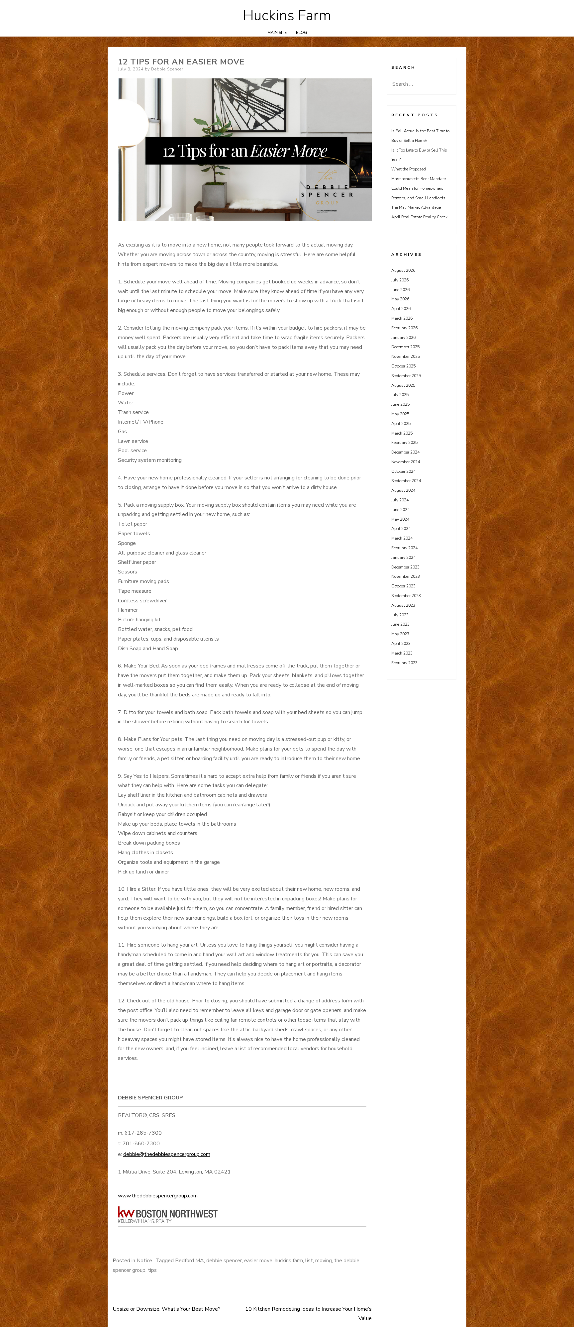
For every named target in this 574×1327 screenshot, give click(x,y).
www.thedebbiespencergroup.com (158, 1195)
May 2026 (400, 299)
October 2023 (403, 586)
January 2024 (403, 557)
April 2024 (401, 528)
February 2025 (404, 442)
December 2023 (405, 567)
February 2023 (404, 662)
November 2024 (405, 461)
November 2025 (405, 356)
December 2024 (405, 452)
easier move (258, 1260)
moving (323, 1260)
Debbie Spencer (167, 69)
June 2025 (400, 404)
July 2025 (400, 394)
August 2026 (403, 270)
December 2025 (405, 347)
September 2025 (406, 375)
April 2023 (401, 643)
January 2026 (403, 337)
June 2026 (400, 289)
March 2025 (402, 433)
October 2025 (403, 366)
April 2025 (401, 423)
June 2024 (400, 509)
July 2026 (400, 280)
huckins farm (289, 1260)
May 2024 (400, 519)
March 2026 (402, 318)
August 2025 (403, 385)
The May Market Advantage (416, 207)
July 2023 (400, 615)
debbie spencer (224, 1260)
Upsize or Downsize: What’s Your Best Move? (167, 1309)
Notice (144, 1260)
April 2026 (401, 308)
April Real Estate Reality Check (419, 217)
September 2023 (406, 595)
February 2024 (404, 548)
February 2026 (404, 328)
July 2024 (400, 500)
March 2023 (402, 653)
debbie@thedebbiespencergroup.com (166, 1154)
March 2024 (402, 538)
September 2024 (406, 480)
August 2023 (403, 605)
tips (152, 1270)
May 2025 (400, 414)
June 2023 (400, 624)
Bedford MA (189, 1260)
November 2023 (405, 576)
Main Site (277, 32)
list (309, 1260)
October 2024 (403, 471)
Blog (301, 32)
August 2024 (403, 490)
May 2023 (400, 634)
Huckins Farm (287, 16)
